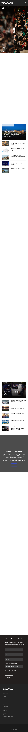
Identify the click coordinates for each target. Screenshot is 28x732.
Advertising (5, 714)
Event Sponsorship (6, 698)
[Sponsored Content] (14, 139)
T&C (11, 726)
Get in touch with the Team (8, 716)
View (3, 51)
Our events (5, 696)
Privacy (16, 726)
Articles (4, 704)
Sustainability (5, 717)
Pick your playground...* (11, 663)
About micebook (6, 713)
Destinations (5, 706)
